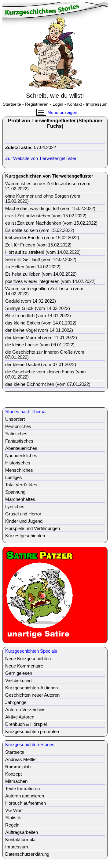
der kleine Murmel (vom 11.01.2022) (41, 337)
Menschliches (19, 470)
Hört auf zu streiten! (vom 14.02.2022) (43, 252)
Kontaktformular (21, 839)
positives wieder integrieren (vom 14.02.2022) (50, 281)
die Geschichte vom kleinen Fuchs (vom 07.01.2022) (45, 374)
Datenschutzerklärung (27, 854)
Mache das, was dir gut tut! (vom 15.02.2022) (50, 208)
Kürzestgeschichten (25, 535)
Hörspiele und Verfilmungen (32, 528)
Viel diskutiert (18, 680)
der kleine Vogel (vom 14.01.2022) (39, 330)
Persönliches (18, 426)
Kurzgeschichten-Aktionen (31, 687)
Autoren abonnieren (24, 795)
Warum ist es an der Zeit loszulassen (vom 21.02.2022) (47, 186)
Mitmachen (16, 781)
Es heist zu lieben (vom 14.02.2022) (41, 274)
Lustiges (13, 477)
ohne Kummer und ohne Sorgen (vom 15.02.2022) (42, 198)
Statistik (13, 817)
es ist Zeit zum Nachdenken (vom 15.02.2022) (51, 223)
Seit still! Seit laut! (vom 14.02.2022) (40, 259)
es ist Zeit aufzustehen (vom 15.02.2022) (45, 215)
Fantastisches (19, 440)
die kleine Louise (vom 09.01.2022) (40, 344)
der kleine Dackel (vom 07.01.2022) (40, 364)
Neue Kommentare (24, 665)
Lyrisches (14, 506)
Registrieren (37, 104)
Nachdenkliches (21, 455)
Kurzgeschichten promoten (32, 731)
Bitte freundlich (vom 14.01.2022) (38, 315)
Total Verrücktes (21, 484)
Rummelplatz (18, 766)
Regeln (12, 824)
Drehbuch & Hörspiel (26, 724)
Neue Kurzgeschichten (28, 658)
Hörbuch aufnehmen (25, 803)
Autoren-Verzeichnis (25, 709)
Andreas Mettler (21, 759)
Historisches (17, 462)
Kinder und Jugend (23, 521)
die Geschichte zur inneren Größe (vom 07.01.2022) (44, 354)
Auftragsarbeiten (21, 832)
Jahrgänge (15, 702)
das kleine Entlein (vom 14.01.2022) (40, 322)
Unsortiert (15, 419)
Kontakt (74, 104)
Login (58, 104)
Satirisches (16, 433)
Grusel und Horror (23, 513)
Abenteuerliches (21, 448)
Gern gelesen (18, 673)
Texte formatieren (22, 788)
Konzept (13, 773)
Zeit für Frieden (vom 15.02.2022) (38, 244)
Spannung (15, 491)
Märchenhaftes (20, 499)
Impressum (97, 104)
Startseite (12, 104)
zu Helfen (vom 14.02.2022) (33, 266)
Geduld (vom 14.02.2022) (30, 301)
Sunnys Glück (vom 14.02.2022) (37, 308)
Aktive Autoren (19, 716)
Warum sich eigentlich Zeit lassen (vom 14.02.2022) (44, 291)
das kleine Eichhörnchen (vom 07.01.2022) (47, 384)
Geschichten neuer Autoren (32, 695)
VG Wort (14, 810)
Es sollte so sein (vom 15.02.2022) (39, 230)
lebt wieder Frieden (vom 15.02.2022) (42, 237)
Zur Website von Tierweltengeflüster (40, 158)
